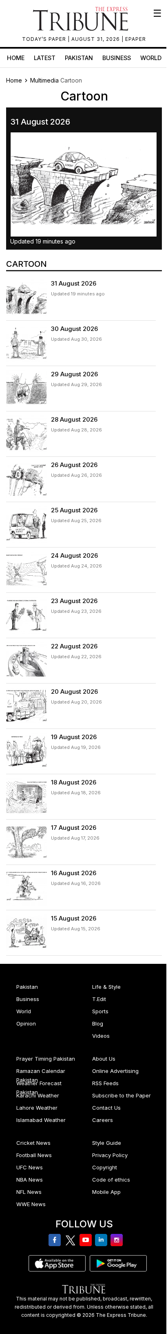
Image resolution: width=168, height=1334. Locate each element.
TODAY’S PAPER (45, 39)
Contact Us (106, 1107)
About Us (103, 1058)
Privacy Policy (110, 1155)
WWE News (31, 1204)
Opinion (26, 1023)
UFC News (29, 1167)
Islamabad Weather (41, 1120)
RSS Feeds (105, 1083)
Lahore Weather (36, 1107)
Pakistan (79, 57)
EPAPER (135, 39)
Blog (97, 1023)
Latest (44, 57)
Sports (100, 1011)
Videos (101, 1035)
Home (15, 57)
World (150, 57)
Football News (34, 1155)
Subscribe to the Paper (121, 1095)
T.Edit (99, 999)
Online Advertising (115, 1071)
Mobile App (106, 1192)
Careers (102, 1120)
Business (116, 57)
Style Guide (106, 1143)
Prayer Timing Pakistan (45, 1058)
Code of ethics (111, 1179)
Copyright (104, 1167)
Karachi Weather (37, 1095)
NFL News (29, 1192)
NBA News (29, 1179)
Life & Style (106, 986)
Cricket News (33, 1143)
